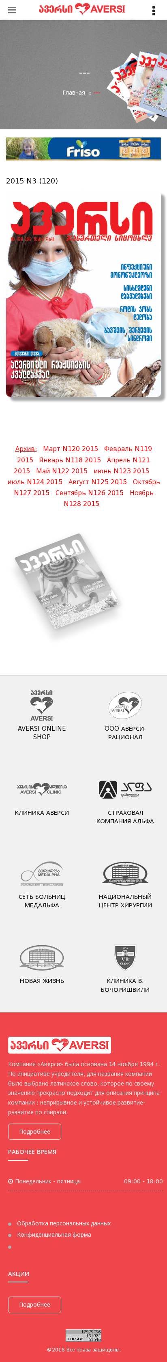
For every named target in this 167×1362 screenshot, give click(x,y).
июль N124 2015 (34, 482)
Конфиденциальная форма (53, 1234)
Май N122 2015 (62, 471)
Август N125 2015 (98, 482)
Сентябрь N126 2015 (90, 493)
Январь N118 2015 (70, 460)
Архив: (26, 449)
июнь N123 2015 (121, 471)
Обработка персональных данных (63, 1223)
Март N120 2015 (70, 449)
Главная (73, 92)
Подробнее (34, 1131)
